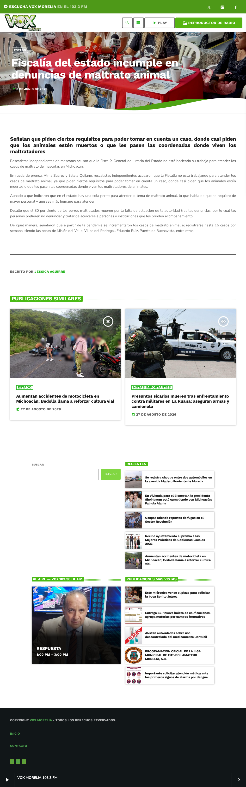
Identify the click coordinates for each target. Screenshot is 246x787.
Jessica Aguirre (49, 272)
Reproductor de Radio (209, 22)
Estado (20, 50)
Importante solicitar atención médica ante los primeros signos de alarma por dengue (176, 675)
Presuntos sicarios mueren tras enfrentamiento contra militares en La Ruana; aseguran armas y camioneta (180, 401)
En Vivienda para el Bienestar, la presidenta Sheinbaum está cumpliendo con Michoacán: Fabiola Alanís (178, 499)
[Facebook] (236, 8)
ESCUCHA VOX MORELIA (45, 6)
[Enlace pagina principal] (23, 22)
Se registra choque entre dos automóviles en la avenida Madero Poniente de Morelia (178, 479)
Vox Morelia (41, 720)
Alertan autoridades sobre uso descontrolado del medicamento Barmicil (176, 635)
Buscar (38, 464)
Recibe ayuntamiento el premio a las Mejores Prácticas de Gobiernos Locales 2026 (175, 540)
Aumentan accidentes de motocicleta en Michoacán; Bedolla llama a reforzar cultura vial (65, 399)
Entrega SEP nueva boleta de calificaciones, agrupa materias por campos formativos (177, 615)
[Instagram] (222, 8)
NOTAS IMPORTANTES (152, 387)
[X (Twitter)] (209, 8)
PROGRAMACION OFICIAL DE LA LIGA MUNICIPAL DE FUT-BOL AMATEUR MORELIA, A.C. (173, 655)
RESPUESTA (49, 648)
